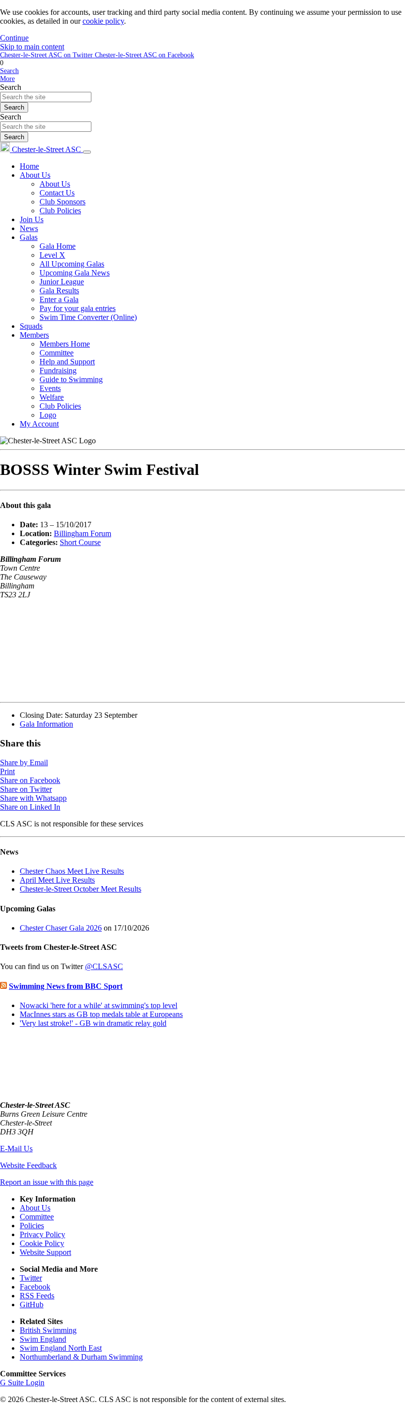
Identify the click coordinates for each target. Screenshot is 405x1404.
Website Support (45, 1252)
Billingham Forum (82, 533)
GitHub (31, 1304)
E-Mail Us (16, 1148)
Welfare (52, 397)
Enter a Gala (59, 299)
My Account (39, 424)
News (29, 228)
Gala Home (58, 246)
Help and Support (67, 361)
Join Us (31, 219)
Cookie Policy (42, 1243)
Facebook (35, 1287)
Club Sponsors (62, 201)
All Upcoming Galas (72, 264)
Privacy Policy (42, 1234)
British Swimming (48, 1330)
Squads (31, 326)
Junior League (62, 281)
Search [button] (9, 71)
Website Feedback (28, 1165)
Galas (29, 237)
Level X (52, 255)
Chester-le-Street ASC (46, 149)
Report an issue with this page (46, 1182)
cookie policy (103, 21)
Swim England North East (61, 1348)
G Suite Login (22, 1382)
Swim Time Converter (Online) (88, 317)
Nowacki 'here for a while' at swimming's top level (98, 1005)
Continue (14, 38)
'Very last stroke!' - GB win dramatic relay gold (93, 1023)
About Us (35, 175)
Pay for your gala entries (78, 308)
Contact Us (57, 193)
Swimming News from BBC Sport (65, 986)
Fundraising (58, 370)
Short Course (80, 542)
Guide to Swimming (71, 379)
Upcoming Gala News (75, 273)
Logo (48, 415)
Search (10, 87)
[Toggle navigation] (87, 152)
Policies (32, 1225)
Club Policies (60, 210)
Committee (57, 353)
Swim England (43, 1339)
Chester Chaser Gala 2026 (61, 928)
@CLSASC (104, 966)
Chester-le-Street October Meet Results (80, 889)
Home (29, 166)
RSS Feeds (37, 1295)
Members (34, 335)
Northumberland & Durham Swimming (81, 1357)
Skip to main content (32, 46)
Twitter (31, 1278)
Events (50, 388)
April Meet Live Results (57, 880)
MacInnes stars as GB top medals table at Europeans (101, 1014)
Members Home (65, 344)
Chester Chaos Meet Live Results (72, 871)
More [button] (7, 78)
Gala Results (59, 290)
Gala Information (46, 724)
